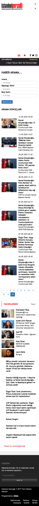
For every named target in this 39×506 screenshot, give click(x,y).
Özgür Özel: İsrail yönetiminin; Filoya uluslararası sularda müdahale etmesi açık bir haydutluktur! (21, 393)
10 (29, 290)
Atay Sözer (20, 341)
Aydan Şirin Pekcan (24, 320)
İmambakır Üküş (22, 310)
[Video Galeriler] (26, 55)
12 (4, 294)
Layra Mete (20, 352)
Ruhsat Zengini (12, 419)
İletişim (26, 500)
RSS (35, 503)
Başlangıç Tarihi (8, 85)
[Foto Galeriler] (19, 55)
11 (33, 290)
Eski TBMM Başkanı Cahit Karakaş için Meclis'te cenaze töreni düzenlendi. (26, 151)
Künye (34, 500)
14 (13, 294)
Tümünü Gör (33, 59)
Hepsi (33, 304)
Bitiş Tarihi (6, 92)
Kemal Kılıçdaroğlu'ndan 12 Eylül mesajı (26, 122)
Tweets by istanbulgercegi (14, 446)
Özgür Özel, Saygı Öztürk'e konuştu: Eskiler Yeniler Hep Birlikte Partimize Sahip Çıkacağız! (26, 242)
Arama (4, 79)
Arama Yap (7, 102)
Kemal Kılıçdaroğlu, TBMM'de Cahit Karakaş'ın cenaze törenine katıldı (26, 141)
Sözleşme (17, 503)
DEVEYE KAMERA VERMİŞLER (23, 345)
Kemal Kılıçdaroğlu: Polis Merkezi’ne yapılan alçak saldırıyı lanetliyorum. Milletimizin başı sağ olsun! (27, 186)
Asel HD (19, 332)
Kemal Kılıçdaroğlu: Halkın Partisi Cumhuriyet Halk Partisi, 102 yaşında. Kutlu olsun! (26, 163)
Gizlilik (26, 503)
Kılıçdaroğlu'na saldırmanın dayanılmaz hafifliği (25, 314)
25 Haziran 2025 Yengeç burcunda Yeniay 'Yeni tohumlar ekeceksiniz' (25, 325)
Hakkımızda (15, 500)
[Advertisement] (19, 33)
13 (8, 294)
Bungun (19, 354)
